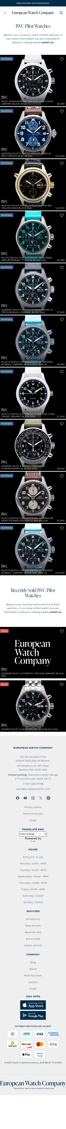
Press (33, 988)
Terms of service (33, 813)
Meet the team (33, 975)
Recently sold (33, 932)
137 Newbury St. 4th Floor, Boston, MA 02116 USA (33, 768)
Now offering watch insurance (33, 3)
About (33, 969)
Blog (33, 962)
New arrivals (33, 925)
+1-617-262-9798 (33, 784)
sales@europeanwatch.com (33, 789)
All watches (33, 919)
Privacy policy (33, 807)
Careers (33, 982)
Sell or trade (33, 939)
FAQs (33, 820)
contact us (47, 42)
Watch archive (33, 945)
